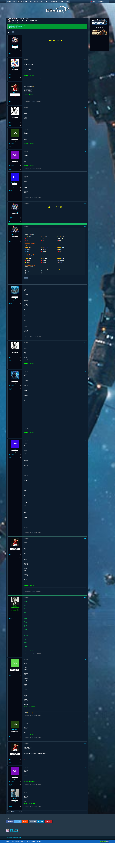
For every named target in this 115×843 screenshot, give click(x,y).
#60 (85, 790)
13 (19, 32)
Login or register (101, 1)
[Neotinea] (7, 830)
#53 (85, 440)
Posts (10, 54)
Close (107, 841)
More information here (13, 27)
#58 (85, 743)
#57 (85, 721)
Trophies (10, 53)
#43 (85, 84)
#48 (85, 203)
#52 (85, 371)
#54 (85, 538)
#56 (85, 659)
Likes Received (11, 50)
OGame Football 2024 (14, 829)
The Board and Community (14, 831)
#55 (85, 597)
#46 (85, 151)
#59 (85, 767)
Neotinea (11, 830)
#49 (85, 226)
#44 (85, 107)
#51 (85, 342)
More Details (103, 841)
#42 (85, 59)
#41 (85, 36)
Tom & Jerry (15, 22)
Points (10, 74)
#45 (85, 129)
